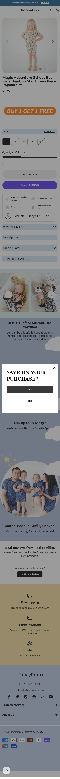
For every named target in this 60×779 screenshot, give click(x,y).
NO (30, 401)
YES (30, 389)
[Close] (54, 367)
